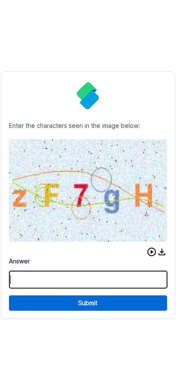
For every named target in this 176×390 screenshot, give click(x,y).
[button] (152, 252)
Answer (19, 261)
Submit (87, 302)
